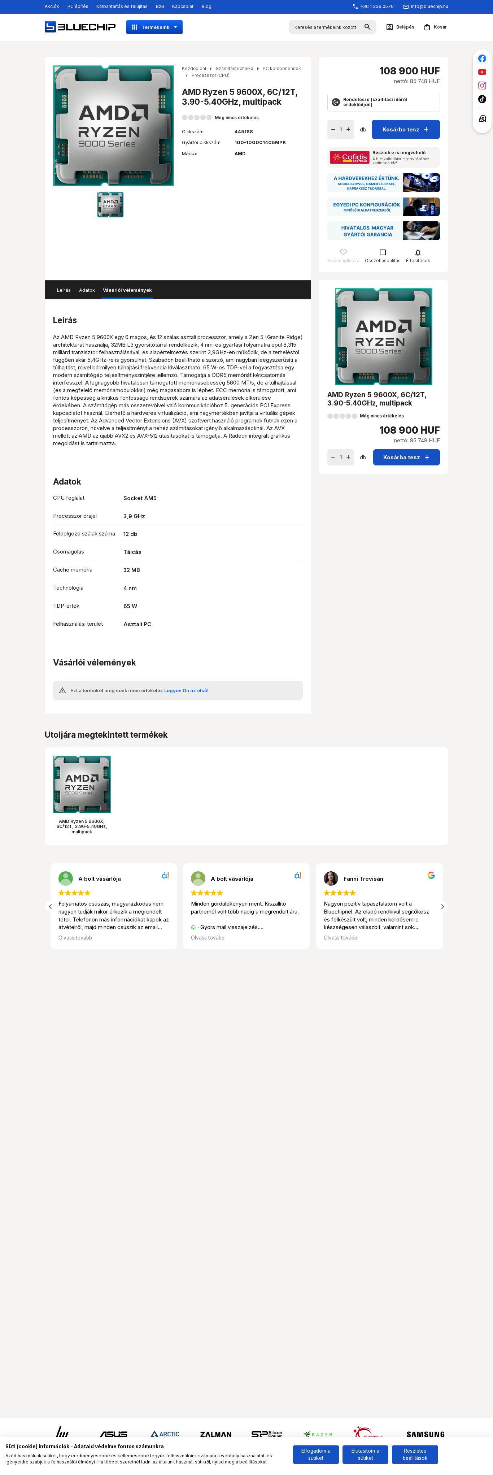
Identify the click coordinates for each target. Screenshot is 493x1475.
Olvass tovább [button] (75, 938)
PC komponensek (282, 68)
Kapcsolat (182, 6)
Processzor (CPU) (211, 75)
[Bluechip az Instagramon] (482, 86)
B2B (160, 6)
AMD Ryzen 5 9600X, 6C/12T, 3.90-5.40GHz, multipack (81, 826)
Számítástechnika (234, 68)
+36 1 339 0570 (377, 6)
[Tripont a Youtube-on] (482, 72)
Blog (206, 6)
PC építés (77, 6)
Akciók (52, 6)
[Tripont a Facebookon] (482, 59)
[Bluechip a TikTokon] (482, 99)
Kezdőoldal (194, 68)
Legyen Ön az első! (186, 690)
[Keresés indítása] (367, 27)
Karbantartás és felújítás (122, 6)
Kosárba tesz (407, 129)
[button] (442, 906)
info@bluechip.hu (429, 6)
